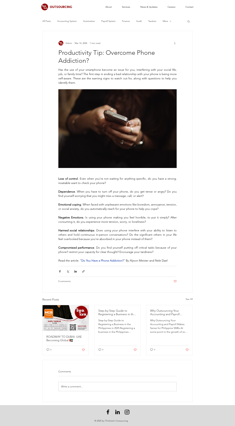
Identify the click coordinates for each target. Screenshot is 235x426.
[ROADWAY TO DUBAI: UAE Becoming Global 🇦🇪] (66, 318)
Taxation (152, 21)
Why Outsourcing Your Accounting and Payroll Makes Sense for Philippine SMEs (167, 312)
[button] (188, 21)
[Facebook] (108, 412)
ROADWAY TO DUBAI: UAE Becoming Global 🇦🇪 (64, 338)
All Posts (46, 21)
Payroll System (108, 21)
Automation (89, 21)
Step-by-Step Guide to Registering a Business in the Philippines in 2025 (116, 312)
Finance (126, 21)
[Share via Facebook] (59, 271)
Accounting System (67, 21)
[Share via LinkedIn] (75, 271)
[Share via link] (83, 271)
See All (189, 299)
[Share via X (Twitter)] (67, 271)
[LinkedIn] (117, 412)
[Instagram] (127, 412)
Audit (139, 21)
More (165, 21)
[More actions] (175, 43)
